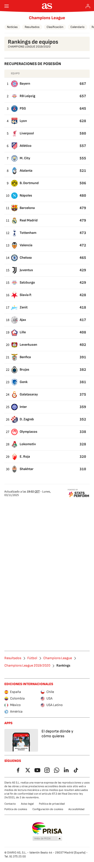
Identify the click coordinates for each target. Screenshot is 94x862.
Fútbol (32, 658)
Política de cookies (15, 809)
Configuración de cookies (47, 809)
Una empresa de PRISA (47, 828)
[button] (47, 838)
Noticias (12, 27)
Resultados (32, 27)
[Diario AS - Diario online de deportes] (47, 6)
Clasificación (55, 27)
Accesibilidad (76, 809)
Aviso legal (27, 804)
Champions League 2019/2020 (27, 666)
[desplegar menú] (6, 6)
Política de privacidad (52, 804)
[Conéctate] (88, 6)
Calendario (77, 27)
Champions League (47, 18)
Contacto (10, 804)
